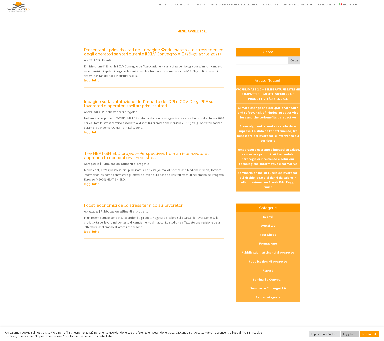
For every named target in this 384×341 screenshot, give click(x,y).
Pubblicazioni (326, 4)
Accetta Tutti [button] (369, 334)
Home (162, 4)
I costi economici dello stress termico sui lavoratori (133, 205)
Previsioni (200, 4)
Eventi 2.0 (268, 226)
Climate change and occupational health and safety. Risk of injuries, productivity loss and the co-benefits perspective (268, 112)
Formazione (270, 4)
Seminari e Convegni (295, 4)
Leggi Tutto (349, 334)
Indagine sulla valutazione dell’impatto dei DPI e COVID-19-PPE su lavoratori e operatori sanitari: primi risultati (148, 103)
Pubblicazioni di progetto (119, 112)
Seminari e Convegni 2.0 (268, 288)
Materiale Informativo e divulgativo (234, 4)
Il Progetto (177, 4)
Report (268, 270)
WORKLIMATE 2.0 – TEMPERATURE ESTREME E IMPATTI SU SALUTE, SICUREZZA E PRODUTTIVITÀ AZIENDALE (268, 94)
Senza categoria (268, 297)
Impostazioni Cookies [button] (324, 334)
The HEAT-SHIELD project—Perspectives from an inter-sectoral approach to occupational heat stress (146, 155)
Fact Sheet (268, 235)
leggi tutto (91, 80)
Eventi (106, 60)
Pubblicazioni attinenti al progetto (125, 163)
